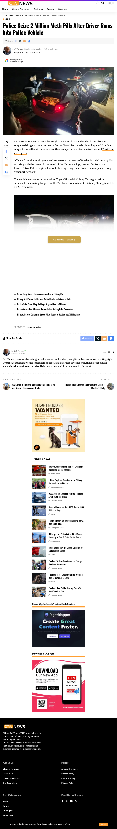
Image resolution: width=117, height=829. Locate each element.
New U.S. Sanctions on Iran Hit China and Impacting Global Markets (66, 468)
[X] (66, 801)
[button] (103, 824)
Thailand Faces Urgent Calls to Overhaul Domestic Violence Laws (66, 576)
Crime (11, 15)
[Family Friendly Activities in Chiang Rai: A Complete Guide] (39, 524)
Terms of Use (64, 824)
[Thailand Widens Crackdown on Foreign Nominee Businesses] (39, 565)
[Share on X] (20, 41)
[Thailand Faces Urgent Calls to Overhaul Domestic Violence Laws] (39, 578)
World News (55, 474)
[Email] (25, 41)
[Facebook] (62, 801)
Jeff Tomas (18, 49)
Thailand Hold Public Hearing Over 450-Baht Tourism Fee (65, 590)
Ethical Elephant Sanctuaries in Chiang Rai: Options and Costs (65, 481)
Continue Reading (64, 239)
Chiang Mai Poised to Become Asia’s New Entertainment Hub (43, 299)
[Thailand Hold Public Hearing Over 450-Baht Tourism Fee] (39, 592)
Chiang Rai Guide (57, 487)
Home (5, 15)
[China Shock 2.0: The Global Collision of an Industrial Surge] (39, 551)
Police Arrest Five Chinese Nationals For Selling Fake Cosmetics (45, 309)
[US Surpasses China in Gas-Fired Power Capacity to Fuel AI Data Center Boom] (39, 538)
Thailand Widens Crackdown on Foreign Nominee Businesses (65, 563)
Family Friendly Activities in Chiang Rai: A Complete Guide (66, 522)
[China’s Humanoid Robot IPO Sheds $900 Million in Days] (39, 511)
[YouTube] (71, 801)
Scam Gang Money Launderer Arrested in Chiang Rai (40, 294)
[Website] (109, 352)
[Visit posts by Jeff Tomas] (7, 50)
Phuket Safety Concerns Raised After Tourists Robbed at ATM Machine (48, 314)
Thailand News (56, 501)
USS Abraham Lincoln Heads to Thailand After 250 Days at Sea (66, 495)
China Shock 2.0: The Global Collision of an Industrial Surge (65, 549)
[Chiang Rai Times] (20, 3)
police (38, 327)
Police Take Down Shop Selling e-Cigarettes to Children (41, 304)
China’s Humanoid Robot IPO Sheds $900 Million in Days (66, 509)
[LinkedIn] (113, 352)
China (53, 514)
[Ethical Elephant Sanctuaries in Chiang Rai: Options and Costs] (39, 483)
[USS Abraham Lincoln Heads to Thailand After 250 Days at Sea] (39, 497)
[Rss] (76, 801)
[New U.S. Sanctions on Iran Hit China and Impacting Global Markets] (39, 470)
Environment (55, 541)
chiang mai (31, 327)
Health (53, 582)
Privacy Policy (47, 824)
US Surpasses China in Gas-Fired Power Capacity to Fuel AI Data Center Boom (65, 536)
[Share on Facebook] (16, 41)
